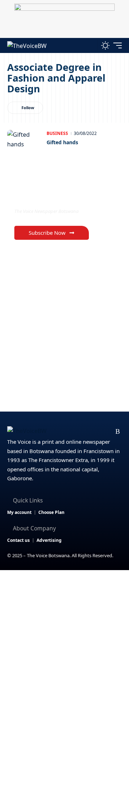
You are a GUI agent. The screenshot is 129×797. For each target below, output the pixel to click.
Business (57, 133)
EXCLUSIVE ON (44, 197)
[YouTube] (83, 431)
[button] (90, 45)
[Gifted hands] (25, 144)
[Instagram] (95, 431)
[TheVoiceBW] (27, 45)
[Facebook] (60, 431)
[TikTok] (106, 431)
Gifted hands (62, 142)
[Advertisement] (64, 638)
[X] (72, 431)
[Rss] (118, 431)
